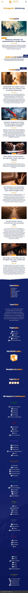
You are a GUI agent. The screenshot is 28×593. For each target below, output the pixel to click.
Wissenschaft (14, 461)
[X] (15, 383)
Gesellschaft (14, 441)
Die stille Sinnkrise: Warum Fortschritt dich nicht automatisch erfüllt (14, 223)
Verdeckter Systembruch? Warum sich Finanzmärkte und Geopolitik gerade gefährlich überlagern (14, 124)
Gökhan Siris (14, 92)
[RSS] (13, 383)
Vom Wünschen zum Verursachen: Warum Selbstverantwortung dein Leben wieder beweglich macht (14, 188)
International (14, 153)
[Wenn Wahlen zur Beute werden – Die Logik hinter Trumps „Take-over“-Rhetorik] (14, 148)
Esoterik (14, 536)
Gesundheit (14, 402)
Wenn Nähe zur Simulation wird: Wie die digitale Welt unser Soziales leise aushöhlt (14, 259)
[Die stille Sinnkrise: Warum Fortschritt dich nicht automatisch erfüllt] (14, 212)
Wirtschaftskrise (14, 119)
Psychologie (14, 218)
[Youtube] (18, 383)
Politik (14, 422)
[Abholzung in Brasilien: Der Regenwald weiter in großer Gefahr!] (14, 28)
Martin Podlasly (14, 43)
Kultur (14, 552)
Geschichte (14, 574)
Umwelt (14, 501)
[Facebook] (10, 383)
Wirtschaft (14, 481)
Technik (14, 520)
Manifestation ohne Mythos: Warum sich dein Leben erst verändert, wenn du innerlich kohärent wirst (14, 88)
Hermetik (14, 83)
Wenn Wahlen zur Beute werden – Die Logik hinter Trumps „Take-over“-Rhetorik (14, 158)
